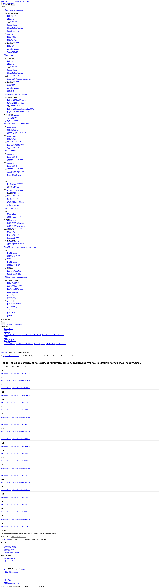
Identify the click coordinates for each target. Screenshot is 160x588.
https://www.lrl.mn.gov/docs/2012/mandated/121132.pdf (15, 490)
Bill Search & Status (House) (15, 183)
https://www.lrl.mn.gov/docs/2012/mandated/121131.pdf (15, 497)
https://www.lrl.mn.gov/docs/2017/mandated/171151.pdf (15, 431)
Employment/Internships (10, 547)
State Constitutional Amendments (16, 243)
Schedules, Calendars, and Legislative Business (16, 123)
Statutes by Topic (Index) (14, 216)
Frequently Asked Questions (11, 552)
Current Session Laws (13, 205)
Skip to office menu (17, 1)
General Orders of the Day (14, 141)
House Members (11, 15)
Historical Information (10, 546)
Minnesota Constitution (13, 241)
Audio (15, 252)
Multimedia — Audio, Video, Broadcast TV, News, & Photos (20, 247)
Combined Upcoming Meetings (15, 144)
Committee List (11, 24)
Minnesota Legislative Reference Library (11, 324)
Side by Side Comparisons (14, 175)
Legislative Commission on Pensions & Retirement (20, 109)
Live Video (10, 252)
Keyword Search (11, 213)
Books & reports (11, 316)
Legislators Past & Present (14, 303)
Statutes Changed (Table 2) (14, 228)
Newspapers (7, 332)
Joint (5, 93)
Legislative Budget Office (14, 99)
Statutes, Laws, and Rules (11, 208)
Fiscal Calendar (11, 133)
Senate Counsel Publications (14, 285)
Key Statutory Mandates (45, 344)
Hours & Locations (21, 344)
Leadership (10, 16)
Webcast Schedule (12, 253)
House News (7, 579)
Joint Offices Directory (13, 115)
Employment (10, 19)
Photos (9, 258)
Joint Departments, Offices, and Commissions (16, 94)
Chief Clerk (10, 34)
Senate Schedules (11, 136)
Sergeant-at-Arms (12, 40)
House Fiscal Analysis (13, 282)
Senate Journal (11, 84)
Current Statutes (11, 214)
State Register (11, 238)
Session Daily (11, 256)
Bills (5, 177)
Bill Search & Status (12, 198)
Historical (6, 333)
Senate (6, 54)
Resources (13, 341)
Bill (15, 186)
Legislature (7, 335)
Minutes (9, 30)
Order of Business (12, 129)
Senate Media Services (13, 265)
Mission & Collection (9, 344)
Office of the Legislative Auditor (15, 103)
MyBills (9, 199)
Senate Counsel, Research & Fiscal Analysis (19, 79)
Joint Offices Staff (12, 117)
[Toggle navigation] (1, 326)
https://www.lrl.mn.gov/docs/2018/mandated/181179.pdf (15, 424)
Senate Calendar (11, 139)
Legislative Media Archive (14, 271)
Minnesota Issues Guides (13, 313)
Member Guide (11, 297)
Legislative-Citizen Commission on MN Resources (20, 108)
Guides (6, 336)
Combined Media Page (13, 270)
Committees (7, 148)
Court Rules (10, 244)
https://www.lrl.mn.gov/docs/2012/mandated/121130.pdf (15, 504)
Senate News (7, 580)
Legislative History (9, 339)
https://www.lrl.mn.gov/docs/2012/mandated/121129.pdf (15, 512)
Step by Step (7, 341)
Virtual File (45, 335)
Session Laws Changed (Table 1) (16, 226)
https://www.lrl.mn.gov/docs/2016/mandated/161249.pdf (15, 439)
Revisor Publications (12, 288)
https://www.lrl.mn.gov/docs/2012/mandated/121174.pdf (15, 475)
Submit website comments (11, 572)
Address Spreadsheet (12, 52)
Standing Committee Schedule (15, 28)
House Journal (11, 45)
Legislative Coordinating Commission (17, 100)
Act (17, 186)
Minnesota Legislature (8, 3)
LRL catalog (6, 539)
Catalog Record (5, 358)
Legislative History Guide (14, 301)
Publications (7, 276)
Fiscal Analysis (11, 36)
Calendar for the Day (12, 130)
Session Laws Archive (13, 225)
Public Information (12, 39)
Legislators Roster (12, 295)
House (5, 9)
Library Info (7, 342)
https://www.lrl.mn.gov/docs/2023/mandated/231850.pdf (15, 388)
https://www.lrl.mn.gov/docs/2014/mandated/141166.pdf (15, 453)
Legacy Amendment (12, 120)
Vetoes (9, 204)
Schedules (6, 121)
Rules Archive (11, 235)
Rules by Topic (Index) (13, 234)
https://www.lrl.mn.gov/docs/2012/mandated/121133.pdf (15, 482)
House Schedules (11, 127)
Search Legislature (5, 4)
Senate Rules (10, 85)
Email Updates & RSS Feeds (11, 583)
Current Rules (11, 232)
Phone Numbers (8, 571)
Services (36, 344)
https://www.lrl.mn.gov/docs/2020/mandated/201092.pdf (15, 410)
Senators (9, 60)
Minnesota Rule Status (13, 237)
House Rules (10, 46)
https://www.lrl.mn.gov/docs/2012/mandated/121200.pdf (15, 526)
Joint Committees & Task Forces (15, 171)
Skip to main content (6, 1)
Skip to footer (26, 1)
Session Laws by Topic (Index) (15, 223)
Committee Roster (12, 25)
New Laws (10, 315)
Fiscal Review (11, 312)
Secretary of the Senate (13, 78)
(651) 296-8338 (8, 569)
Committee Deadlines (13, 31)
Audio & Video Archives (13, 255)
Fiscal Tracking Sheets (13, 187)
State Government (15, 335)
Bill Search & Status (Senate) (15, 190)
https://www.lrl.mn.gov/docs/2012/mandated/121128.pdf (15, 519)
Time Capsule (37, 335)
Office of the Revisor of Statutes (15, 105)
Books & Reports (8, 329)
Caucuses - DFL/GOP (13, 42)
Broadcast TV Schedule (13, 145)
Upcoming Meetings (12, 27)
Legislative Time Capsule (14, 307)
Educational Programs (13, 49)
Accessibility (10, 118)
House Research (11, 37)
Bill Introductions (11, 184)
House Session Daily (12, 292)
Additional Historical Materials (56, 335)
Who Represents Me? (13, 21)
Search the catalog (5, 536)
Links (5, 338)
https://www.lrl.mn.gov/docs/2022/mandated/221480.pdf (15, 395)
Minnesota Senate (8, 55)
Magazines (7, 330)
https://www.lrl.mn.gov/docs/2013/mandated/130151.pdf (15, 468)
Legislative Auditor (12, 286)
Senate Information (12, 298)
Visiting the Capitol (9, 549)
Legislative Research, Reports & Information (16, 277)
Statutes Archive (11, 217)
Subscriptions (10, 91)
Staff (8, 18)
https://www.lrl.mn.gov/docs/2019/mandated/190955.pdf (15, 417)
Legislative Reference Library (15, 102)
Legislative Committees (10, 150)
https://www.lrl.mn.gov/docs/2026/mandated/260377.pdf (15, 373)
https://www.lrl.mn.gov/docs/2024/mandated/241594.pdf (15, 380)
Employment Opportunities (59, 344)
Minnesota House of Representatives (13, 10)
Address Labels (11, 90)
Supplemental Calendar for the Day (16, 132)
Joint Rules (10, 48)
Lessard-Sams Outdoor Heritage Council (18, 111)
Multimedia (7, 246)
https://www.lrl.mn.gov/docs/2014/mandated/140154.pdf (15, 461)
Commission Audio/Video (14, 274)
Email (23, 569)
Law (5, 207)
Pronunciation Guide (12, 51)
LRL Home (4, 352)
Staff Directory (30, 344)
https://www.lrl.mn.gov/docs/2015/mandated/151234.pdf (15, 446)
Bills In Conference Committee (15, 174)
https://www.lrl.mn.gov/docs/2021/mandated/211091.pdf (15, 402)
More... (9, 112)
